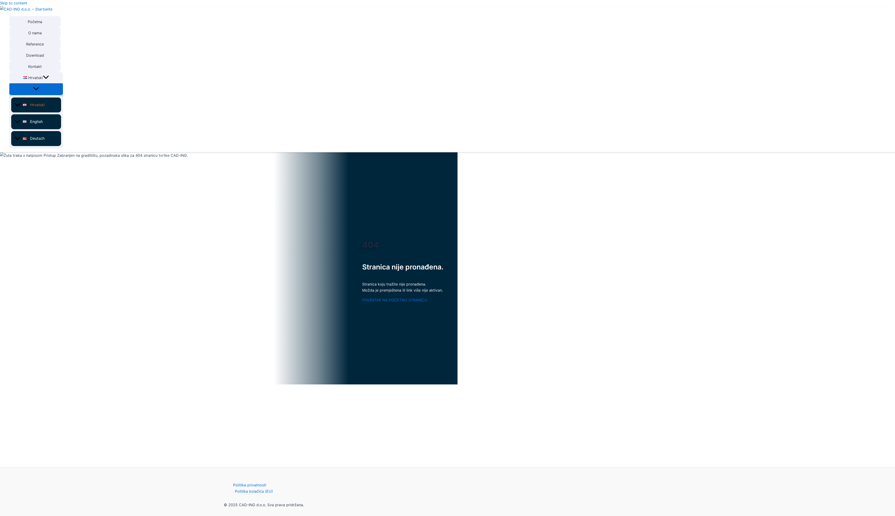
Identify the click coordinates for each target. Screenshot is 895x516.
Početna (35, 21)
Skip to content (13, 3)
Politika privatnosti (249, 485)
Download (35, 55)
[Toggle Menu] (36, 89)
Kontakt (35, 66)
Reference (35, 44)
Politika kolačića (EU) (254, 491)
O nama (35, 33)
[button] (46, 77)
